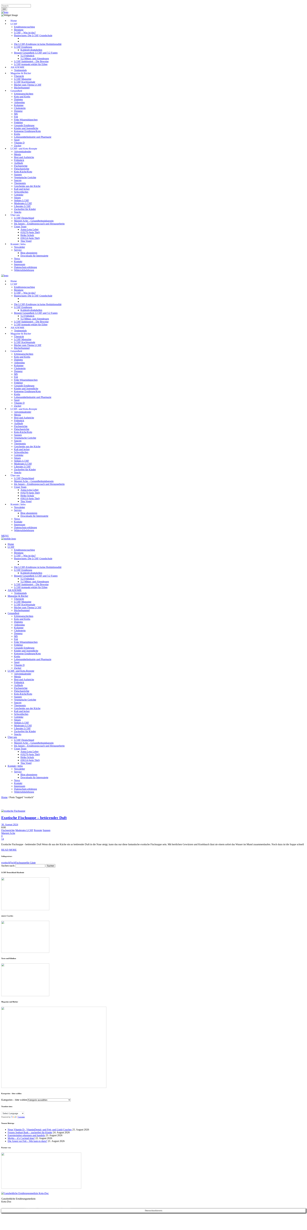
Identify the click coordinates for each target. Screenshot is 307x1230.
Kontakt (42, 2)
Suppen (46, 830)
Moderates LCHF (24, 830)
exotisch (5, 862)
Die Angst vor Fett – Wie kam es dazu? (27, 1141)
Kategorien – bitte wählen (14, 1099)
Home (4, 797)
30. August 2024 (9, 824)
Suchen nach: (8, 865)
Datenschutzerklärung (25, 2)
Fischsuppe (20, 862)
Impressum (7, 2)
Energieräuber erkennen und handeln (26, 1135)
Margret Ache (8, 833)
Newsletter (53, 2)
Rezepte (38, 830)
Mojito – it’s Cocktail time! (21, 1138)
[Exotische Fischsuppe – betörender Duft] (13, 811)
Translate (21, 1117)
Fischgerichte (8, 830)
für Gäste (31, 862)
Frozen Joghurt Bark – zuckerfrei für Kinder (30, 1132)
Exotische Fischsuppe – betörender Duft (34, 818)
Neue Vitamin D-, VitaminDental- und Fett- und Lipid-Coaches (40, 1129)
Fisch (12, 862)
